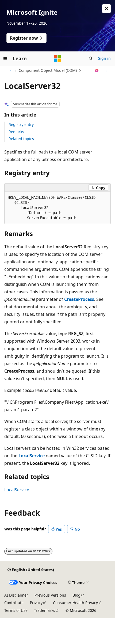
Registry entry (21, 124)
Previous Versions (50, 595)
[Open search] (90, 58)
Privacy (36, 602)
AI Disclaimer (16, 595)
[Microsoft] (57, 58)
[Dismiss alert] (106, 8)
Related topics (21, 138)
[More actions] (106, 70)
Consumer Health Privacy (75, 602)
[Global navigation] (5, 58)
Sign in (104, 58)
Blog (76, 595)
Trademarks (44, 610)
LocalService (16, 490)
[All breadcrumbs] (9, 70)
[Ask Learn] (97, 70)
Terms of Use (16, 610)
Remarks (16, 131)
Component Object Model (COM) (48, 70)
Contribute (14, 602)
